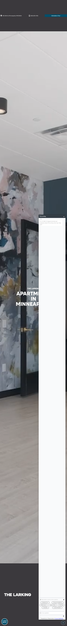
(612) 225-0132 (34, 15)
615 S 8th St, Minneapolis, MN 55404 (12, 15)
